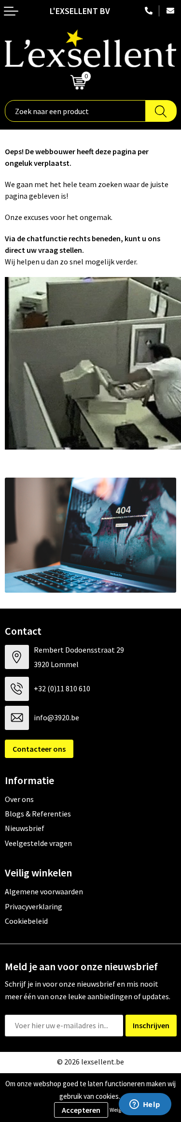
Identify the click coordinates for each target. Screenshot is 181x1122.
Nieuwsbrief (24, 828)
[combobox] (75, 111)
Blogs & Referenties (38, 813)
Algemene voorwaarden (44, 891)
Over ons (19, 799)
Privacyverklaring (33, 906)
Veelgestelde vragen (38, 843)
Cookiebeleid (26, 921)
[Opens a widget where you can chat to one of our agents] (144, 1105)
